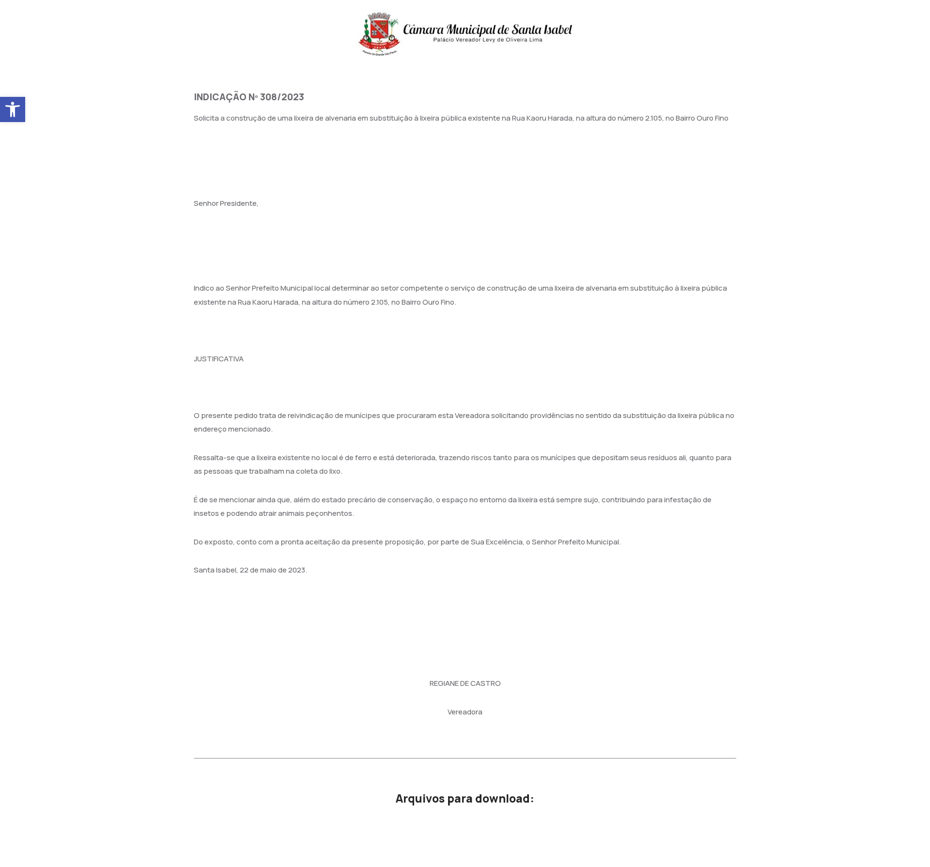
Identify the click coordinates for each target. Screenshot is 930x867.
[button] (12, 109)
